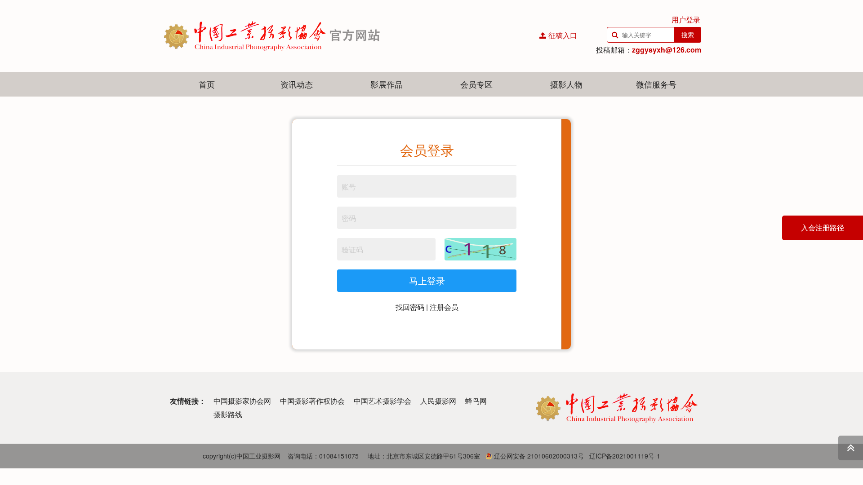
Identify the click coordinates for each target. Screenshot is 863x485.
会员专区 (476, 84)
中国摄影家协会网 (242, 401)
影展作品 (386, 84)
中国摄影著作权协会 (312, 401)
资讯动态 (296, 84)
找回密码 (410, 307)
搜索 (687, 34)
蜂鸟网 (476, 401)
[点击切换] (480, 249)
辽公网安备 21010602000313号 (538, 455)
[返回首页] (332, 36)
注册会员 (444, 307)
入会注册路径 (822, 228)
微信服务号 (656, 84)
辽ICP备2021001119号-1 (624, 455)
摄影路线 (228, 414)
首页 (207, 84)
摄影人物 (566, 84)
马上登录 (427, 280)
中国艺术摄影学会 (382, 401)
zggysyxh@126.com (666, 49)
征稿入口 (562, 35)
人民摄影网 (438, 401)
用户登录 (686, 19)
